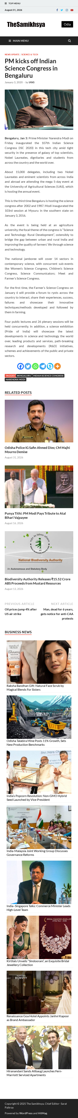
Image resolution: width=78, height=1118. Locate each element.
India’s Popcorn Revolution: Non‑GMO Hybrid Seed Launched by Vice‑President (37, 797)
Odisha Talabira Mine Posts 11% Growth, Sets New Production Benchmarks (36, 742)
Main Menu (21, 40)
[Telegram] (42, 366)
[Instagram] (67, 10)
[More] (57, 366)
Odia (67, 24)
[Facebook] (57, 10)
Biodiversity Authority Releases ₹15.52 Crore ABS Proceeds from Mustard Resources (37, 581)
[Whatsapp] (35, 366)
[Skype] (50, 366)
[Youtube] (72, 10)
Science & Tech (29, 54)
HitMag (42, 1113)
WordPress (26, 1113)
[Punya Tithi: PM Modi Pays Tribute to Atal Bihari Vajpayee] (39, 509)
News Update (12, 54)
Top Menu (14, 3)
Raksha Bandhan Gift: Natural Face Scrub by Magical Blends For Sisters (35, 687)
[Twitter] (62, 10)
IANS (31, 82)
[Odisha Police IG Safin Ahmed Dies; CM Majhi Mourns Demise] (39, 443)
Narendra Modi (15, 379)
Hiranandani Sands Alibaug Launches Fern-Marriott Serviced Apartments (34, 1073)
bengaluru (24, 375)
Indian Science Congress (48, 375)
